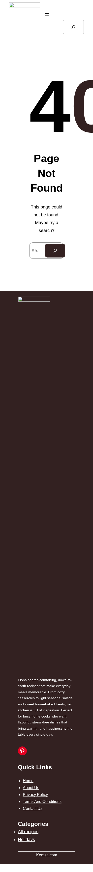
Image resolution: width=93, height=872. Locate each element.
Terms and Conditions (42, 801)
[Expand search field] (73, 27)
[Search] (55, 250)
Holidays (26, 839)
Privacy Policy (35, 795)
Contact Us (32, 808)
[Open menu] (47, 14)
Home (28, 781)
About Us (31, 788)
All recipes (28, 831)
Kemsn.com (46, 855)
